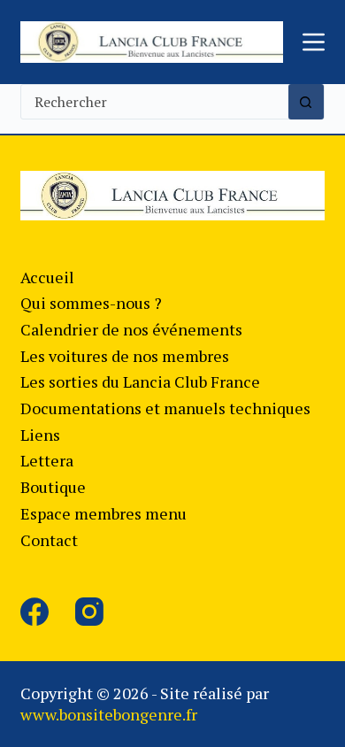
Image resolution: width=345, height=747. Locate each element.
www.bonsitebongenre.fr (108, 714)
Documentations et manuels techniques (165, 408)
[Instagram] (89, 611)
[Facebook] (34, 611)
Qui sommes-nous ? (91, 302)
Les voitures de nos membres (124, 355)
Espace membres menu (103, 513)
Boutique (53, 486)
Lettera (46, 460)
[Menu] (314, 42)
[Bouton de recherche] (306, 101)
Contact (49, 540)
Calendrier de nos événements (131, 329)
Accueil (47, 277)
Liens (40, 434)
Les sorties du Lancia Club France (140, 381)
